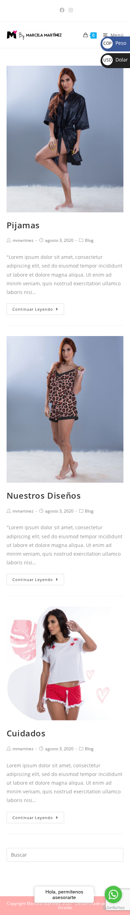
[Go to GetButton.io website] (113, 908)
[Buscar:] (65, 854)
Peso (114, 43)
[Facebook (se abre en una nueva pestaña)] (62, 10)
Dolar (115, 59)
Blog (89, 240)
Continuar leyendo (32, 309)
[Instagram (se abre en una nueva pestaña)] (70, 10)
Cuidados (26, 733)
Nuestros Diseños (44, 495)
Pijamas (23, 225)
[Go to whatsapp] (113, 894)
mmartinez (23, 240)
